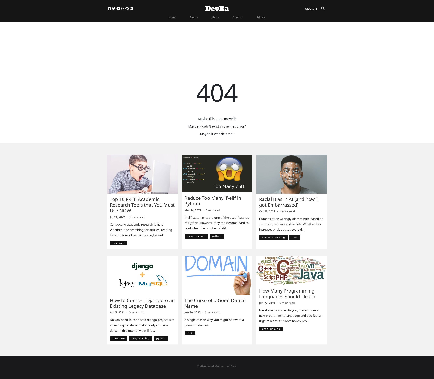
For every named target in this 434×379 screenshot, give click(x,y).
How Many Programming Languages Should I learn (287, 293)
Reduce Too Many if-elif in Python (212, 201)
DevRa (217, 8)
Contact (238, 17)
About (215, 17)
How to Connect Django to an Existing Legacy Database (142, 303)
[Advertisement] (209, 46)
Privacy (260, 17)
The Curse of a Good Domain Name (216, 303)
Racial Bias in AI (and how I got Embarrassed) (288, 202)
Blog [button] (193, 17)
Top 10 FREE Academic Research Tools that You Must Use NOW (142, 205)
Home (172, 17)
